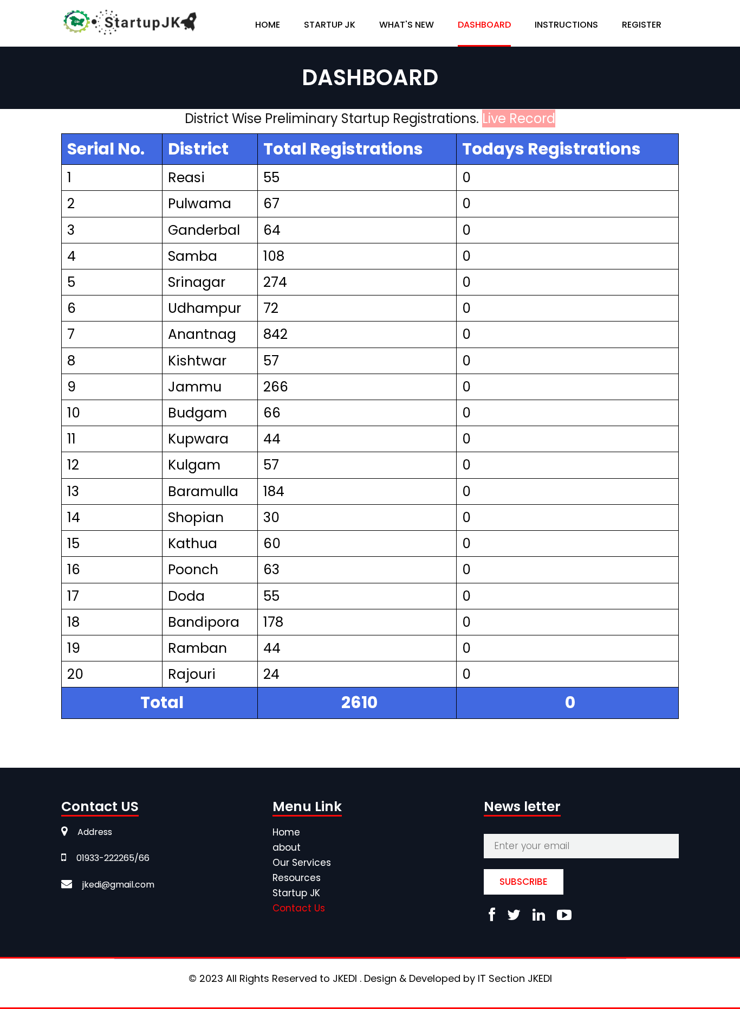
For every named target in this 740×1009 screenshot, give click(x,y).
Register (641, 24)
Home (267, 24)
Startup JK (296, 892)
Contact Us (298, 908)
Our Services (301, 862)
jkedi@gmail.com (117, 884)
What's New (406, 24)
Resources (296, 877)
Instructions (566, 24)
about (286, 847)
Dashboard (484, 24)
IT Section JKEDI (515, 978)
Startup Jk (329, 24)
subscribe (523, 881)
